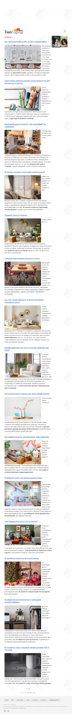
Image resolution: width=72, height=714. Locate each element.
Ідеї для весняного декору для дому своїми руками (26, 393)
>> (34, 693)
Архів (28, 700)
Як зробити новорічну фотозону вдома (21, 558)
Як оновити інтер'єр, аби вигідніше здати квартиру (26, 437)
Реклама (35, 700)
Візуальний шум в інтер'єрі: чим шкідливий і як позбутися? (25, 125)
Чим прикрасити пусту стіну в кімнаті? (21, 521)
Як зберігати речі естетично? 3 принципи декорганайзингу (22, 600)
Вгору (6, 700)
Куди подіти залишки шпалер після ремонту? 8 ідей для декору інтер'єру (27, 81)
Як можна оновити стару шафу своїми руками (24, 172)
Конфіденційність (54, 700)
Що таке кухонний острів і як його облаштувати (25, 41)
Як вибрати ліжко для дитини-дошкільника (23, 478)
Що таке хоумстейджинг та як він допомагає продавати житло (24, 301)
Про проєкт (20, 700)
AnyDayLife (15, 708)
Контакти (43, 700)
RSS (13, 700)
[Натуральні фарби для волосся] (60, 41)
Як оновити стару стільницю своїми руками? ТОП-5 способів (26, 648)
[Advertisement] (36, 13)
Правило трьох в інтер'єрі (15, 215)
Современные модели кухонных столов (22, 258)
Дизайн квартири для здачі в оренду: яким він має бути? (26, 348)
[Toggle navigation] (65, 31)
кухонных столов (36, 290)
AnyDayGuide (22, 708)
